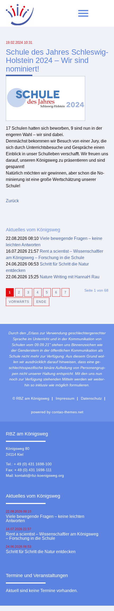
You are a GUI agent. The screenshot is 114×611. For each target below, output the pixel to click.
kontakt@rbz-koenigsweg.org (39, 475)
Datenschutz (91, 398)
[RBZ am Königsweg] (20, 16)
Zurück (12, 201)
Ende (41, 302)
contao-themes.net (67, 412)
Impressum (65, 398)
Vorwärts (19, 302)
